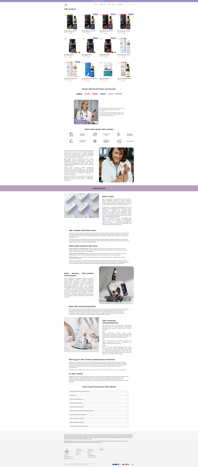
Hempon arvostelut (91, 457)
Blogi (89, 452)
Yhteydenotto (90, 454)
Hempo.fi (68, 463)
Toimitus (77, 452)
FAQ (76, 455)
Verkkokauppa (90, 450)
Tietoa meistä (90, 449)
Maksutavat (78, 454)
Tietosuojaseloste (79, 450)
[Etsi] (129, 4)
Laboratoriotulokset (91, 455)
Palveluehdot (78, 449)
